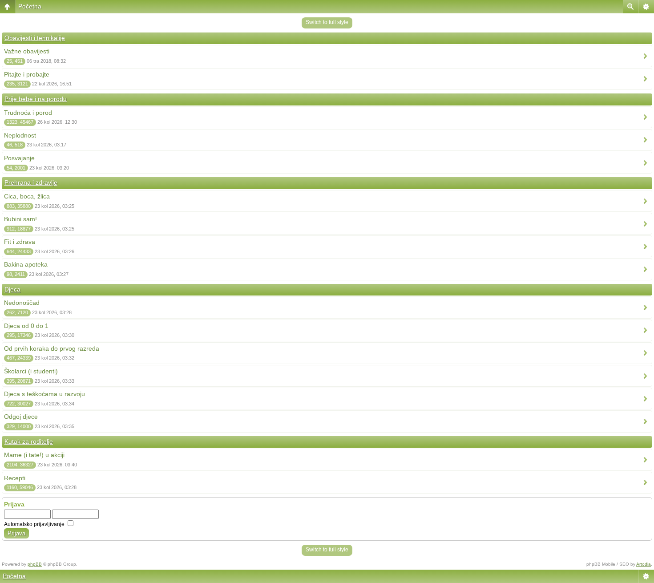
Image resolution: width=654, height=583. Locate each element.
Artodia (643, 564)
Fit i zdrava (19, 241)
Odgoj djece (21, 416)
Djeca (12, 289)
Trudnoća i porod (28, 112)
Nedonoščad (22, 302)
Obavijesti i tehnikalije (34, 37)
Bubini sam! (20, 219)
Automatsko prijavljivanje (35, 524)
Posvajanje (19, 158)
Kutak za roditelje (28, 441)
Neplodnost (20, 135)
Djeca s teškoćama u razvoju (44, 393)
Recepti (14, 478)
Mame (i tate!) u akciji (34, 454)
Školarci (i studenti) (31, 371)
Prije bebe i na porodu (35, 98)
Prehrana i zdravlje (30, 182)
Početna (29, 6)
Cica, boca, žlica (27, 196)
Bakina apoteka (26, 264)
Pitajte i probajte (26, 74)
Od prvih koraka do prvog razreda (51, 348)
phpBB (35, 564)
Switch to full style (327, 22)
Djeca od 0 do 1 (26, 325)
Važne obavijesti (26, 51)
